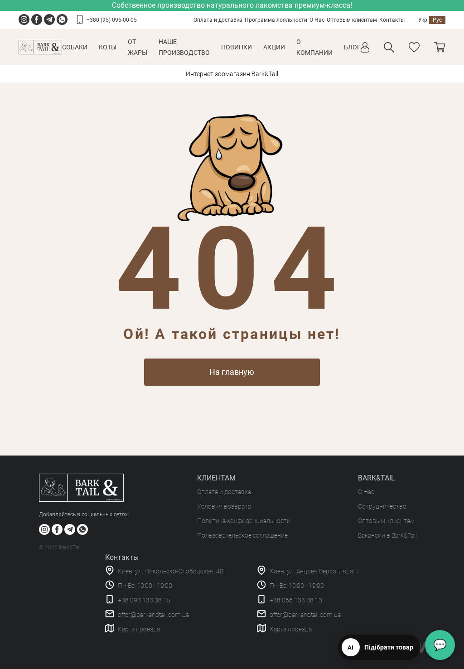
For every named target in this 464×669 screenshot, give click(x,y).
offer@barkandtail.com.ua (153, 614)
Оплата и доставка (217, 20)
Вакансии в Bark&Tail (387, 535)
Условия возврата (224, 506)
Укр (422, 20)
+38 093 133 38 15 (144, 600)
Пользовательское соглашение (242, 535)
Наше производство (184, 47)
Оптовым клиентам (352, 20)
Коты (107, 47)
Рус (437, 20)
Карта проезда (139, 629)
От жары (137, 47)
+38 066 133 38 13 (296, 600)
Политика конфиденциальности (243, 520)
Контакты (392, 20)
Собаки (74, 47)
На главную (231, 372)
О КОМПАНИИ (314, 47)
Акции (274, 47)
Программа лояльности (276, 20)
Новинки (236, 47)
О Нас (316, 20)
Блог (352, 47)
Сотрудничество (382, 506)
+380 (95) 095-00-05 (112, 20)
